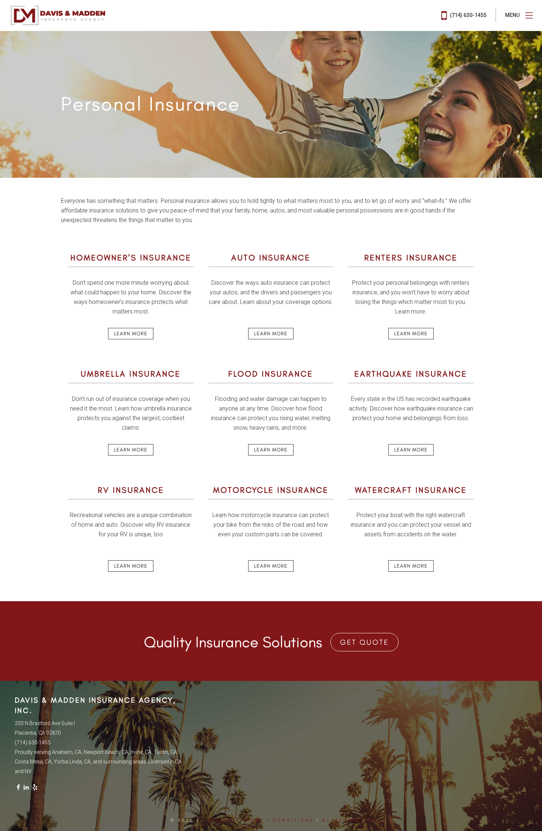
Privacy (219, 820)
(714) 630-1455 (467, 15)
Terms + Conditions (278, 820)
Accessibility (347, 820)
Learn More (130, 333)
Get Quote (364, 642)
